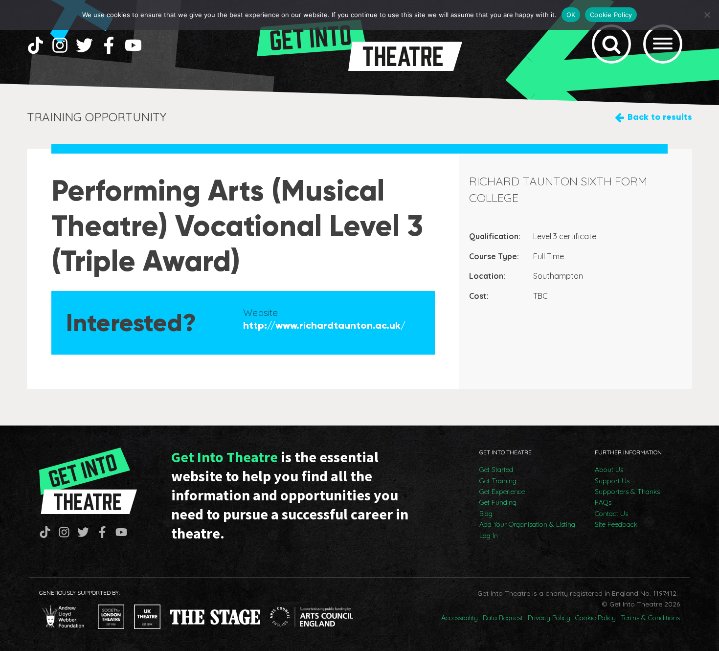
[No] (707, 15)
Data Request (503, 617)
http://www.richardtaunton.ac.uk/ (324, 325)
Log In (488, 535)
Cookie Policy (595, 617)
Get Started (496, 469)
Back (660, 117)
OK (571, 15)
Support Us (612, 480)
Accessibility (459, 617)
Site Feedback (616, 524)
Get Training (498, 480)
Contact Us (611, 513)
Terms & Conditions (650, 617)
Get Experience (502, 491)
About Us (609, 469)
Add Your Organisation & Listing (527, 524)
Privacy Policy (549, 617)
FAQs (603, 502)
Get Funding (498, 502)
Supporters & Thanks (627, 491)
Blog (486, 513)
